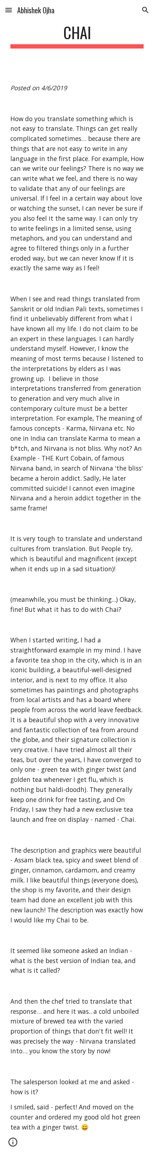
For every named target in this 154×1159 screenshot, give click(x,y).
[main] (77, 35)
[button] (8, 10)
